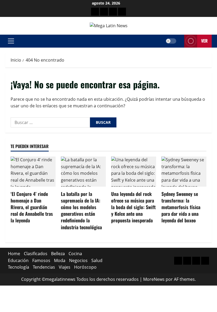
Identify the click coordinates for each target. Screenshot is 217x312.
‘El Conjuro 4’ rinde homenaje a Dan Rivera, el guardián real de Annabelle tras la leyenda (32, 207)
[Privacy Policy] (104, 12)
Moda (59, 260)
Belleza (58, 253)
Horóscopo (85, 267)
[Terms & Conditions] (95, 12)
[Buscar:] (50, 122)
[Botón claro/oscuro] (171, 41)
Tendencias (44, 267)
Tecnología (18, 267)
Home (14, 253)
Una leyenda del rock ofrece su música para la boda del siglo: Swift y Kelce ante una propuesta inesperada (133, 207)
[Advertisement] (113, 12)
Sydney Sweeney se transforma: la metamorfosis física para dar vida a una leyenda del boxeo (180, 207)
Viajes (64, 267)
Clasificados (35, 253)
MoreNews (154, 279)
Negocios (78, 260)
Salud (96, 260)
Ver (204, 41)
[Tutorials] (122, 12)
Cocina (75, 253)
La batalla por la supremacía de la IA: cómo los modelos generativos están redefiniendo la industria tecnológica (81, 210)
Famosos (41, 260)
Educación (18, 260)
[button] (11, 41)
